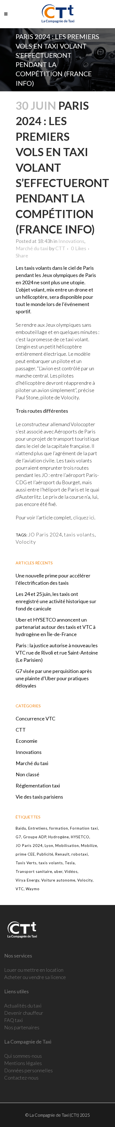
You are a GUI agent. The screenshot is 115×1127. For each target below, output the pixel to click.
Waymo (33, 889)
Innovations (71, 241)
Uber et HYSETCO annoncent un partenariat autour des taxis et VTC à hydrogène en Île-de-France (55, 627)
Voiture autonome (58, 880)
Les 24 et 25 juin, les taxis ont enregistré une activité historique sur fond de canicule (56, 601)
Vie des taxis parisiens (39, 797)
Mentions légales (23, 1063)
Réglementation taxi (38, 785)
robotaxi (79, 854)
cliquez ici (83, 517)
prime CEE (25, 854)
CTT (60, 248)
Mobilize (89, 845)
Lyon (49, 845)
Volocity (26, 542)
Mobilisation (67, 845)
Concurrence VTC (35, 718)
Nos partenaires (21, 1027)
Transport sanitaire (34, 871)
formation (58, 828)
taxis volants (79, 534)
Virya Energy (27, 880)
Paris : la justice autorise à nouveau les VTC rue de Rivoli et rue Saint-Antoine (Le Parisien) (57, 652)
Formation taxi (84, 828)
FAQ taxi (13, 1020)
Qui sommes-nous (23, 1056)
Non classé (27, 774)
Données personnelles (28, 1070)
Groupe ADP (34, 837)
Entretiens (37, 828)
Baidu (21, 828)
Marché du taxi (32, 248)
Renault (62, 854)
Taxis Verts (26, 863)
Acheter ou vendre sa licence (35, 977)
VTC (20, 889)
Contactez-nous (21, 1078)
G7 (18, 837)
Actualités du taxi (23, 1005)
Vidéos (71, 871)
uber (58, 871)
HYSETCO (80, 837)
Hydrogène (58, 837)
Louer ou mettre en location (33, 970)
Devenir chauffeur (23, 1013)
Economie (26, 741)
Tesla (70, 863)
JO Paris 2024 (45, 534)
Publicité (45, 854)
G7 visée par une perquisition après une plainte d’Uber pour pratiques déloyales (54, 678)
